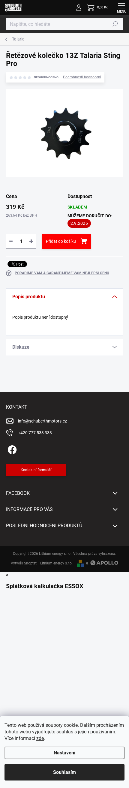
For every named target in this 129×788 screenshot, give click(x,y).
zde (40, 738)
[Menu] (121, 7)
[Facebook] (11, 449)
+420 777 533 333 (35, 432)
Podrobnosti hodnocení (82, 77)
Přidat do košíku (61, 241)
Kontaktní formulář (36, 470)
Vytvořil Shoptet (24, 563)
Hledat (115, 24)
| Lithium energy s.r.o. (55, 563)
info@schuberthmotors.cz (42, 421)
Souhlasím (64, 772)
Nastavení (64, 753)
